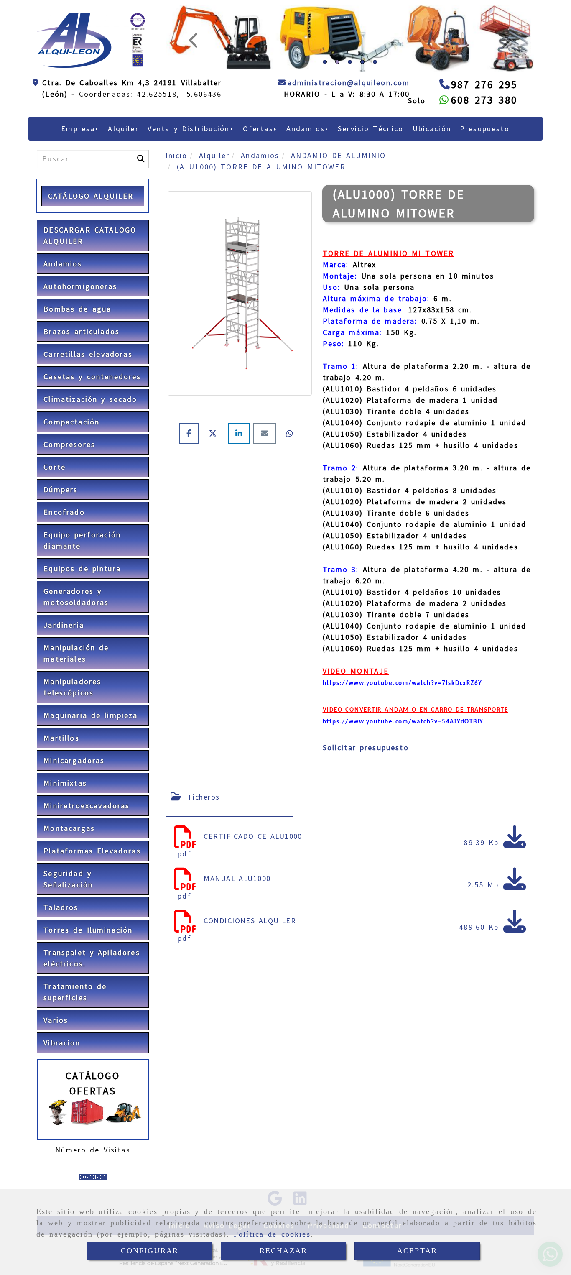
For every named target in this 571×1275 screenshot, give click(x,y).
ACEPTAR (417, 1251)
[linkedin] (240, 491)
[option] (350, 127)
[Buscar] (141, 216)
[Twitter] (215, 491)
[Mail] (266, 491)
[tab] (230, 854)
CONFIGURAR (150, 1251)
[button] (193, 67)
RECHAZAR (283, 1251)
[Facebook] (190, 491)
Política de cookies (272, 1234)
